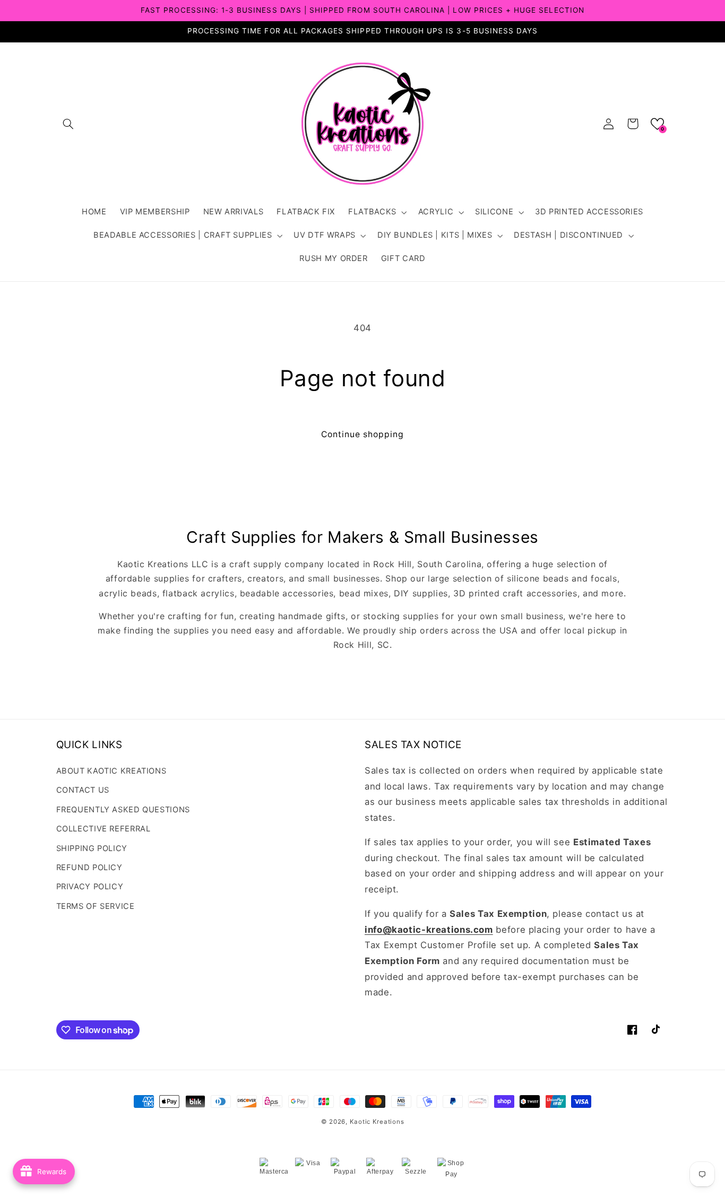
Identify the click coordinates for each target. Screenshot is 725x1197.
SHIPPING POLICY (91, 848)
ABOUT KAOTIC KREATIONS (111, 771)
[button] (68, 123)
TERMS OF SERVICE (95, 906)
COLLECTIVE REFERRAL (103, 829)
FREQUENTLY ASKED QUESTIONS (123, 809)
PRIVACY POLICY (90, 886)
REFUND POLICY (89, 867)
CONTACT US (82, 790)
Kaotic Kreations (377, 1121)
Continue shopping (362, 434)
